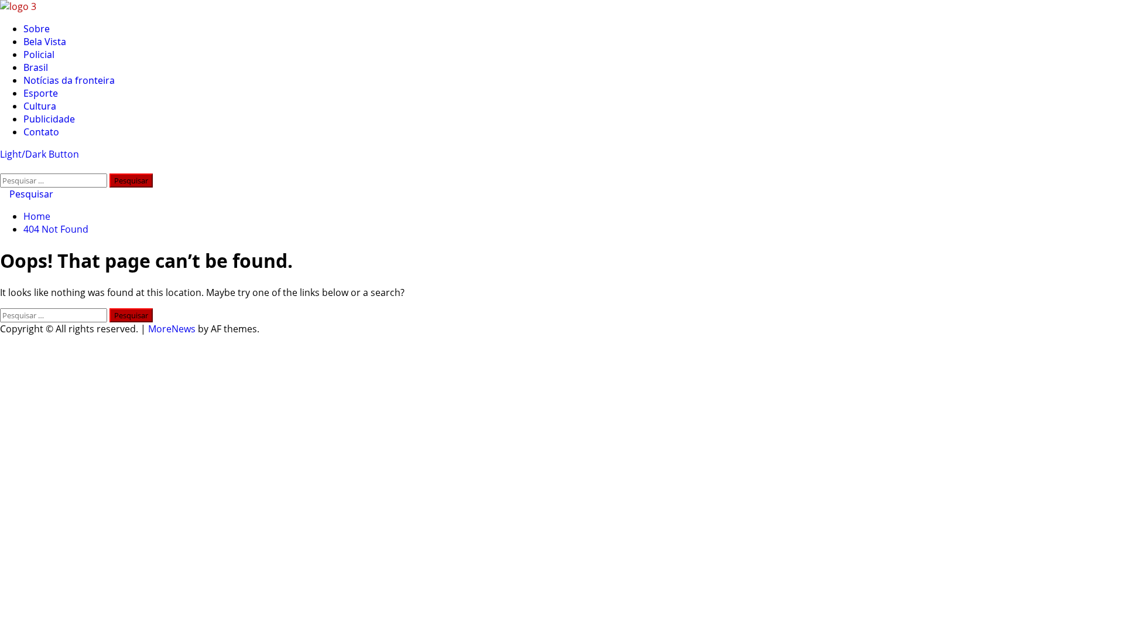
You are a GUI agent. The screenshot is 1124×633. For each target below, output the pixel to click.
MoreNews (172, 328)
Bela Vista (44, 41)
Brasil (35, 67)
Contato (41, 131)
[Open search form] (3, 167)
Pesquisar (30, 194)
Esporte (40, 93)
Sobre (36, 28)
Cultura (39, 106)
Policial (38, 54)
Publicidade (49, 119)
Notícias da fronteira (69, 80)
